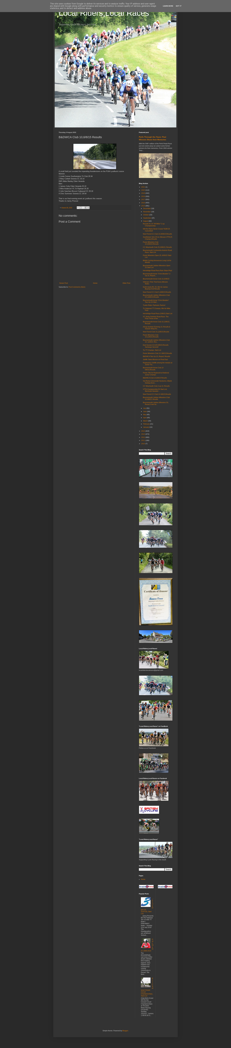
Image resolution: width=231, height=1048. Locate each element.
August (146, 221)
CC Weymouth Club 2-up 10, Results (156, 386)
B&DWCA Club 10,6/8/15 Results (155, 378)
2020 (143, 190)
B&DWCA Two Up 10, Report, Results (156, 356)
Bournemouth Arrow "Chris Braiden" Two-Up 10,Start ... (156, 301)
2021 (143, 187)
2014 (143, 431)
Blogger (125, 1031)
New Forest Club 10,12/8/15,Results (156, 332)
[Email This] (78, 207)
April (145, 418)
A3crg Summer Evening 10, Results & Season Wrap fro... (156, 328)
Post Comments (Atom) (77, 287)
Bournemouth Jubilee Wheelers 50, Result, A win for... (156, 403)
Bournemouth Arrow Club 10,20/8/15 (156, 279)
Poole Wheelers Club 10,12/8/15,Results (151, 336)
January (146, 427)
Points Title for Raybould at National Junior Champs (156, 374)
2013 (143, 434)
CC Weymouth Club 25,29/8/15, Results (157, 247)
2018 (143, 196)
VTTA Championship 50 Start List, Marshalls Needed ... (155, 390)
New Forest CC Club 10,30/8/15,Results (157, 234)
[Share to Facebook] (85, 207)
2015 (143, 206)
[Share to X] (83, 207)
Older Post (126, 283)
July (145, 408)
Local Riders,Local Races (104, 12)
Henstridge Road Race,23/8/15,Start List (157, 313)
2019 (143, 193)
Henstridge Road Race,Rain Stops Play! (157, 270)
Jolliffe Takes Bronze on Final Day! (155, 359)
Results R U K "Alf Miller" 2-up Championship (154, 225)
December (147, 208)
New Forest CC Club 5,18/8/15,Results (157, 292)
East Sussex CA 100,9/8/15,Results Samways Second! (155, 346)
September (147, 218)
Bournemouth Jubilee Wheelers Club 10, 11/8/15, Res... (156, 341)
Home (95, 283)
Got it (179, 6)
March (145, 421)
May (145, 415)
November (147, 212)
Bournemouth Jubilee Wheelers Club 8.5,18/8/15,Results (156, 296)
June (145, 411)
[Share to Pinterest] (88, 207)
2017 (143, 199)
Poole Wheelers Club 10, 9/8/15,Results (157, 353)
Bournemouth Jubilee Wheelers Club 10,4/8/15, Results (156, 398)
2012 (143, 437)
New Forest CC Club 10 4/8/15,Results (157, 394)
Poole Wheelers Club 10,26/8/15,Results (151, 243)
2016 (143, 203)
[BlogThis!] (80, 207)
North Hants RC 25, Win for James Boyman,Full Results (155, 288)
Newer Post (63, 283)
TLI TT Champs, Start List (152, 350)
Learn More (168, 6)
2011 (143, 440)
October (146, 215)
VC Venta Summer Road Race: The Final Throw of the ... (156, 317)
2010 (143, 444)
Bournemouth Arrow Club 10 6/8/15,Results (153, 369)
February (146, 424)
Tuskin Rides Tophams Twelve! (154, 305)
